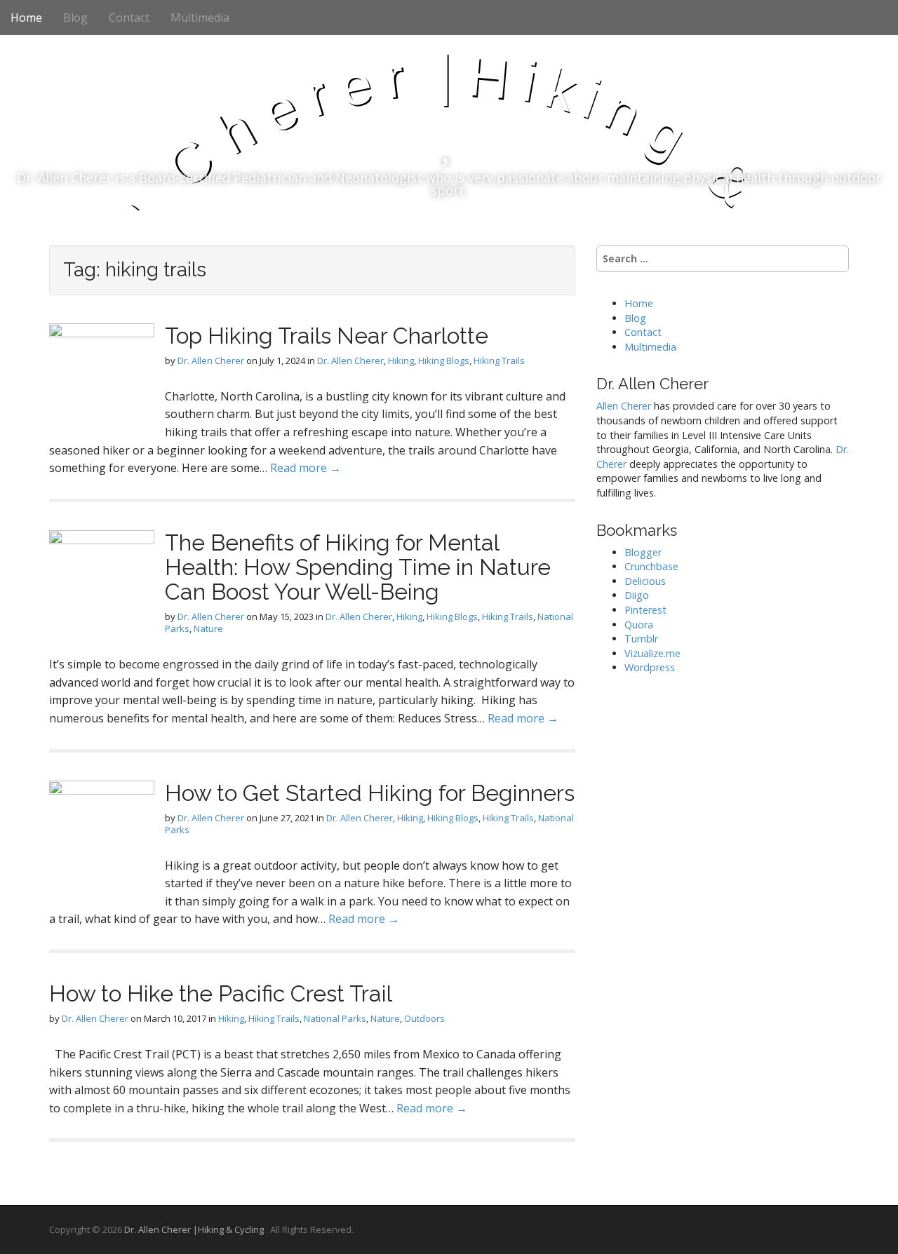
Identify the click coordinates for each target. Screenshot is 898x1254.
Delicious (645, 581)
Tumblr (641, 638)
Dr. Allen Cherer (210, 360)
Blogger (643, 552)
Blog (75, 17)
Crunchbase (651, 566)
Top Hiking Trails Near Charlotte (326, 336)
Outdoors (424, 1018)
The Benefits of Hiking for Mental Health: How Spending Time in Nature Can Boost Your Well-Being (358, 567)
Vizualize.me (652, 653)
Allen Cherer (623, 405)
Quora (638, 624)
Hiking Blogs (443, 360)
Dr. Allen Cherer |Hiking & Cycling (195, 1229)
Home (26, 17)
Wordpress (649, 667)
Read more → (305, 468)
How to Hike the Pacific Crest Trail (220, 993)
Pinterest (645, 609)
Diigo (636, 595)
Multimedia (199, 17)
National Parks (335, 1018)
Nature (208, 628)
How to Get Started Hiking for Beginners (370, 793)
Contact (129, 17)
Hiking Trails (499, 360)
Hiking (401, 360)
